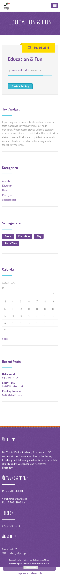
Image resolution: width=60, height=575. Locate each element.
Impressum (23, 573)
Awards (6, 180)
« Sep (5, 338)
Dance (8, 236)
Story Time (11, 243)
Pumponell (16, 70)
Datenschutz (36, 573)
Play (39, 236)
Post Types (7, 195)
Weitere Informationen (40, 564)
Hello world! (8, 374)
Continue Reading (20, 86)
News (5, 190)
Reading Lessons (11, 391)
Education (7, 185)
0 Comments (34, 70)
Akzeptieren (31, 567)
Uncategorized (9, 199)
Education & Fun (25, 58)
